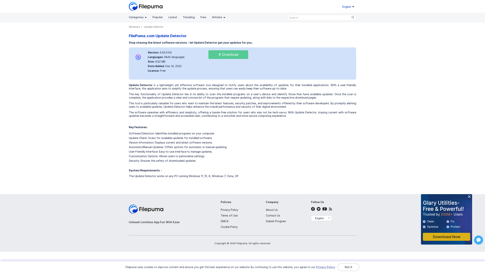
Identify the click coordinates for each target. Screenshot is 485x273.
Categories (136, 17)
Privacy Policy (229, 209)
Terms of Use (229, 215)
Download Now (447, 237)
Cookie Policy (229, 226)
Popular (158, 17)
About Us (272, 209)
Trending (189, 17)
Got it (348, 267)
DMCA (225, 221)
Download (229, 54)
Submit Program (276, 221)
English (319, 218)
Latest (172, 17)
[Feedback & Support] (478, 240)
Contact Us (273, 215)
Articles (217, 17)
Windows (134, 26)
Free (203, 17)
